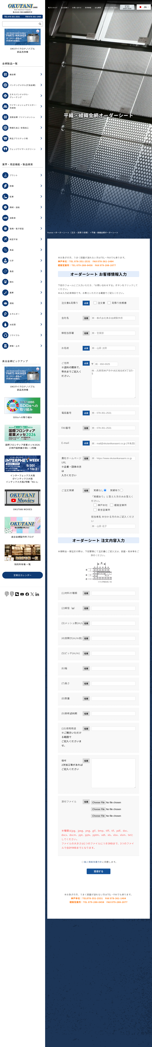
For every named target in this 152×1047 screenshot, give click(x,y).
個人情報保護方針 (93, 861)
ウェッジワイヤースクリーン (23, 149)
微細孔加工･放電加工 (19, 127)
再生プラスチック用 (19, 138)
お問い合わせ (76, 8)
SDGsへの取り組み (111, 8)
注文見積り (65, 8)
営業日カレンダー (23, 575)
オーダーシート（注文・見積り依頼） (72, 232)
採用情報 (88, 8)
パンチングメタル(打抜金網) (23, 85)
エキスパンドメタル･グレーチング (19, 96)
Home (50, 232)
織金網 (13, 74)
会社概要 (98, 8)
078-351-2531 (82, 261)
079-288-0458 (84, 265)
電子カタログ (52, 8)
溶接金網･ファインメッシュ (22, 117)
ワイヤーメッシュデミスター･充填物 (23, 106)
